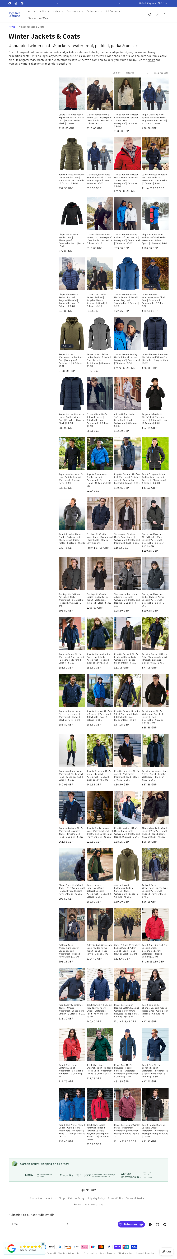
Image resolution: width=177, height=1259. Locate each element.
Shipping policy (125, 1253)
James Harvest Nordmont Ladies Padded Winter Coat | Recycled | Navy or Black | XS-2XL (72, 418)
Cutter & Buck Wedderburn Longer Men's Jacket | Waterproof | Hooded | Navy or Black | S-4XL (155, 891)
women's (14, 63)
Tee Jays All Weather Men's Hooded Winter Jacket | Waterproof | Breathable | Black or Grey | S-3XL (153, 540)
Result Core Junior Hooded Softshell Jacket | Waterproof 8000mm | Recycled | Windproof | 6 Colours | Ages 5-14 (127, 1011)
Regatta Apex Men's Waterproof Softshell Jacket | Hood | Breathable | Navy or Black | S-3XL (152, 717)
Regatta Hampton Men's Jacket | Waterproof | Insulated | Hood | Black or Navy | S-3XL (126, 775)
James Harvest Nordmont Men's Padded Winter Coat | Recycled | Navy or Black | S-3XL (155, 359)
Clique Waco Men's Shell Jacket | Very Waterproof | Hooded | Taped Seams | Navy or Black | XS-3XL (72, 889)
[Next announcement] (119, 3)
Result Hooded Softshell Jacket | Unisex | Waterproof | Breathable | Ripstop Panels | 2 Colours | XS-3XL (155, 1131)
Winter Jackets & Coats (31, 26)
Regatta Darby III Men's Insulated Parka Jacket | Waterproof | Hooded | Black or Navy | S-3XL (126, 658)
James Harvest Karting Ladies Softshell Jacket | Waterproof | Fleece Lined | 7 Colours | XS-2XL (127, 239)
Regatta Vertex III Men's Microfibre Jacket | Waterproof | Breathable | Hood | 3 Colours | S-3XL (127, 832)
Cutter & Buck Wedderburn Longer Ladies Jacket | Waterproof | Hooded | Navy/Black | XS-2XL (70, 951)
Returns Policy (76, 1198)
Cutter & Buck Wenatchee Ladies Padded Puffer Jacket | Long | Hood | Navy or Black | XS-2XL (127, 949)
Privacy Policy (115, 1198)
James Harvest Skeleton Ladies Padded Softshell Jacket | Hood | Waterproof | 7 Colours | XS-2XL (126, 120)
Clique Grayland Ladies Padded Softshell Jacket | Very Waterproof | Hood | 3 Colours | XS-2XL (99, 179)
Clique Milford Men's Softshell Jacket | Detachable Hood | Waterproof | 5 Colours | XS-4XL (98, 420)
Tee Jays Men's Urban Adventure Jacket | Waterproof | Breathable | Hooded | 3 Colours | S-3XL (72, 600)
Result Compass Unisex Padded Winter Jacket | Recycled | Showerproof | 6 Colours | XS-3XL (154, 478)
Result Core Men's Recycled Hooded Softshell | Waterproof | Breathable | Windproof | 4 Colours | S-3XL (126, 1071)
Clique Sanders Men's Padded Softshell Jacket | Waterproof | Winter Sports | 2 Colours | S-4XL (155, 239)
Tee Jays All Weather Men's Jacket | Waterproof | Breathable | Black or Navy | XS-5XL (100, 538)
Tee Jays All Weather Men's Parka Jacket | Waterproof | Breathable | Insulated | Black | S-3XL (127, 538)
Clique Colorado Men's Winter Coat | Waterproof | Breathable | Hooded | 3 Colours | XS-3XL (99, 119)
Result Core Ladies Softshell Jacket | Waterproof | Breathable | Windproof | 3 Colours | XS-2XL (72, 1071)
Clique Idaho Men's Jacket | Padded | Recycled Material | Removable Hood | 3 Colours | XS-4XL (69, 300)
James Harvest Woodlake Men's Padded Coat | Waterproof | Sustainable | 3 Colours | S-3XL (154, 179)
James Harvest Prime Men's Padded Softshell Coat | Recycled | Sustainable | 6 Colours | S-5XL (126, 300)
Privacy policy (90, 1253)
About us (50, 1198)
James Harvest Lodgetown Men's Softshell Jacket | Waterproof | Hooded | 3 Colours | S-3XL (99, 891)
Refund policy (74, 1253)
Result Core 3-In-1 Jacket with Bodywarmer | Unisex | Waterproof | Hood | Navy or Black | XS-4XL (99, 1011)
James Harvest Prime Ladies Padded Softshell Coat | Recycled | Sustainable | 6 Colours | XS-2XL (99, 360)
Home (12, 26)
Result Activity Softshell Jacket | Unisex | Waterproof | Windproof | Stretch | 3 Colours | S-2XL (72, 1009)
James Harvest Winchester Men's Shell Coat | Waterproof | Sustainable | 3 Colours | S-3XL (154, 300)
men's (151, 60)
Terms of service (107, 1253)
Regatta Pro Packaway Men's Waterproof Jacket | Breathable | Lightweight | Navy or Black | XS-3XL (100, 832)
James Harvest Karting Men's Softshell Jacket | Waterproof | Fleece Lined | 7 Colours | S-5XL (127, 359)
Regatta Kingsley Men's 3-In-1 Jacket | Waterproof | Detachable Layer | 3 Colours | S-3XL (100, 715)
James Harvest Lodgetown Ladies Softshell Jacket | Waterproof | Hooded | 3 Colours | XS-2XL (126, 891)
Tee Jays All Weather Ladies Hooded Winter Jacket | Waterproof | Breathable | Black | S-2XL (153, 600)
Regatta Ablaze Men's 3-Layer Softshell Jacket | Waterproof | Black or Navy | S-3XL (71, 478)
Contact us (36, 1198)
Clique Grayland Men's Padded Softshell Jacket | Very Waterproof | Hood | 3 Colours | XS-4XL (155, 119)
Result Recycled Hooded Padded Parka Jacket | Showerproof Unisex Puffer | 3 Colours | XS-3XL (72, 538)
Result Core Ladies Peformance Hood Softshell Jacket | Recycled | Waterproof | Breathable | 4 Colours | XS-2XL (98, 1132)
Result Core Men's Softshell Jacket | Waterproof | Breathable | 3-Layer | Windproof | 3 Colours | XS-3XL (155, 1071)
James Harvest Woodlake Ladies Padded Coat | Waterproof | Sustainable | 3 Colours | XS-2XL (71, 179)
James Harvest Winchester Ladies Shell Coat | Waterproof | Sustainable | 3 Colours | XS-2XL (71, 360)
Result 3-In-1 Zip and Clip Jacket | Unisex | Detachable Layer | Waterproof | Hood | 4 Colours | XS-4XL (155, 951)
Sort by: (117, 72)
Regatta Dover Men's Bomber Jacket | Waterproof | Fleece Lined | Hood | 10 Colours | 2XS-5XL (99, 480)
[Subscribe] (67, 1224)
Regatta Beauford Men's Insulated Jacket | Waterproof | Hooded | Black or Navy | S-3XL (99, 775)
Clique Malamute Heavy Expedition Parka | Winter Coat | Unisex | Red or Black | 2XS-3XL (71, 119)
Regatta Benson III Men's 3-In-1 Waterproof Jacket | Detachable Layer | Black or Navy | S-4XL (154, 658)
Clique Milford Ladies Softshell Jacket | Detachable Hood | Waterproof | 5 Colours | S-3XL (126, 420)
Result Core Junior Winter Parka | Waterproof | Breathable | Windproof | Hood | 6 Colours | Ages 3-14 (127, 1131)
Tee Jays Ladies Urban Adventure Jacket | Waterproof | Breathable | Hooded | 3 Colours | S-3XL (127, 600)
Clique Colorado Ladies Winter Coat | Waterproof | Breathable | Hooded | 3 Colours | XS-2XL (99, 239)
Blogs (62, 1198)
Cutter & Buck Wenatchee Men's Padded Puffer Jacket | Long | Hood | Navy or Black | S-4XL (99, 949)
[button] (31, 11)
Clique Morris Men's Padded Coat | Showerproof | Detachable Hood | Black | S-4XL (71, 240)
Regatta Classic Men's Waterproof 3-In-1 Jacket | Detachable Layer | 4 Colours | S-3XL (71, 658)
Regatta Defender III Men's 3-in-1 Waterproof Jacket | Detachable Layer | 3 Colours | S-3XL (155, 418)
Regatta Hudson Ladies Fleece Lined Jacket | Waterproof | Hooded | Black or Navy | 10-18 (98, 658)
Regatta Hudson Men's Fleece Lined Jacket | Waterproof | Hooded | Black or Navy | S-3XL (70, 715)
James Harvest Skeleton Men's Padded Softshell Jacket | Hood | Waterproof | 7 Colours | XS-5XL (126, 180)
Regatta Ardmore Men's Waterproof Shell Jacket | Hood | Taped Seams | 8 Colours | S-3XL (71, 775)
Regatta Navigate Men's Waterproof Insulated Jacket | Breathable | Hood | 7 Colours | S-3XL (71, 832)
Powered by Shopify (56, 1253)
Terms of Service (135, 1198)
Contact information (145, 1253)
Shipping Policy (96, 1198)
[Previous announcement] (58, 3)
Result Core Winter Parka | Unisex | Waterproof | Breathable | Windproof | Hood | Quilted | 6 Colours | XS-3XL (72, 1131)
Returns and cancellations (88, 1204)
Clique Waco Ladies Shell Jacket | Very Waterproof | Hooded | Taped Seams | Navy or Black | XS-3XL (155, 832)
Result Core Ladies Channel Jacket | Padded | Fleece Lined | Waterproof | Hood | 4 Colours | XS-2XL (155, 1011)
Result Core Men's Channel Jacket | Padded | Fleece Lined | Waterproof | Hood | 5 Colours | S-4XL (100, 1069)
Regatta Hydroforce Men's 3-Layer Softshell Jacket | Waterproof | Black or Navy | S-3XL (155, 775)
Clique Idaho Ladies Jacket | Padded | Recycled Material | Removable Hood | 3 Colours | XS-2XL (97, 300)
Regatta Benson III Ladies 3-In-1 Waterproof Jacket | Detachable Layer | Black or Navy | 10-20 (127, 715)
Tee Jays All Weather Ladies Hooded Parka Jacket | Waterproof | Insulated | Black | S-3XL (99, 598)
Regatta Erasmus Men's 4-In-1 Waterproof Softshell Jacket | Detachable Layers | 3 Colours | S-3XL (127, 478)
